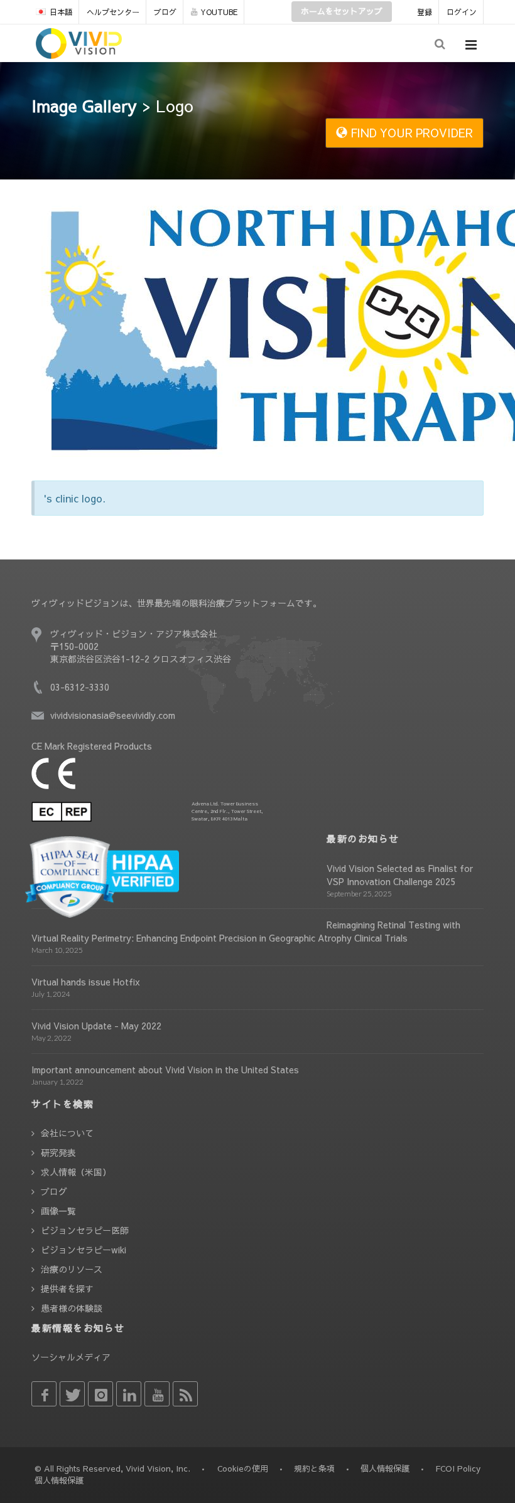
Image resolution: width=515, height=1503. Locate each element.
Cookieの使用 (242, 1468)
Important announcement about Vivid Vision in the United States (165, 1069)
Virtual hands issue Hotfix (85, 981)
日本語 (61, 12)
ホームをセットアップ (341, 11)
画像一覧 (58, 1210)
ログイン (462, 12)
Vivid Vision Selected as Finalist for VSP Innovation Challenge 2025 (400, 875)
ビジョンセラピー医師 (85, 1230)
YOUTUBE (218, 12)
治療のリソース (71, 1269)
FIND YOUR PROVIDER (410, 133)
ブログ (165, 12)
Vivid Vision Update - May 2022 (96, 1025)
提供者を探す (67, 1288)
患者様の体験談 (71, 1308)
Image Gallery (84, 105)
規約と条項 (314, 1468)
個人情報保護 (384, 1468)
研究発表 (58, 1152)
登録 (424, 12)
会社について (67, 1133)
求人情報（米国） (76, 1172)
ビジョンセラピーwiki (83, 1249)
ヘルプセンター (113, 12)
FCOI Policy (457, 1468)
